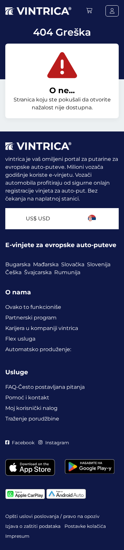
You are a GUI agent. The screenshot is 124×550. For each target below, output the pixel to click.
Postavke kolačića (85, 526)
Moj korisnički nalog (31, 408)
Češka (13, 272)
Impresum (17, 536)
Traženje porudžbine (32, 419)
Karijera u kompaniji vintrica (41, 328)
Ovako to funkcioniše (33, 307)
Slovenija (98, 264)
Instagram (57, 443)
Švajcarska (38, 272)
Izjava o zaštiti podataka (33, 526)
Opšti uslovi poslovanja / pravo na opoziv (52, 516)
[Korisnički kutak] (112, 11)
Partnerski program (31, 317)
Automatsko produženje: (38, 349)
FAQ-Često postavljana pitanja (45, 387)
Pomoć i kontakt (27, 397)
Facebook (23, 443)
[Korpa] (89, 11)
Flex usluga (20, 339)
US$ (38, 218)
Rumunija (67, 272)
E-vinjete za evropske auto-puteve (60, 245)
